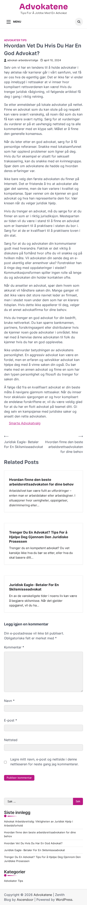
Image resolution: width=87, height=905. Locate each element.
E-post (10, 720)
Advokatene (43, 6)
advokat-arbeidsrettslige (22, 60)
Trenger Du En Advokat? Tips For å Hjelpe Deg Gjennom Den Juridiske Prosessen (38, 536)
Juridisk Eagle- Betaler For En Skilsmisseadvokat (34, 587)
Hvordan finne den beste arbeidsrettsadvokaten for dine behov (41, 481)
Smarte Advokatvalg (24, 423)
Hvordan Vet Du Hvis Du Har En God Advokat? (33, 843)
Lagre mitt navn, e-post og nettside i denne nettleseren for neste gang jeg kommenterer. (44, 761)
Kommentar (14, 647)
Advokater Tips (15, 40)
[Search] (79, 22)
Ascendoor (25, 900)
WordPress (64, 900)
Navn (9, 701)
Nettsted (10, 740)
